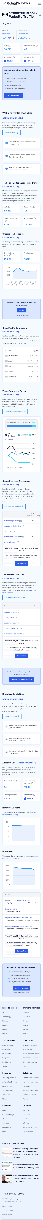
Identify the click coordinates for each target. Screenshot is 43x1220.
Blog (4, 1131)
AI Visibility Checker (30, 1045)
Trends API (6, 1095)
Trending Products (9, 1078)
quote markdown (10, 623)
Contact (5, 1123)
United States (23, 34)
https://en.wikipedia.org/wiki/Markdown (18, 918)
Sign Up (21, 310)
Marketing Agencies (30, 1082)
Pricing (5, 1110)
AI (3, 1012)
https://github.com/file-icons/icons (17, 900)
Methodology (7, 1127)
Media (4, 1029)
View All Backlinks (11, 716)
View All (5, 1034)
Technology (6, 1017)
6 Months (9, 440)
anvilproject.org (10, 542)
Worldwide (6, 34)
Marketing (6, 1025)
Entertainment (7, 1045)
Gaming (25, 1029)
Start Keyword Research (13, 598)
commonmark (9, 617)
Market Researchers (30, 1090)
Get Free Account (21, 988)
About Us (5, 1119)
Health (25, 1025)
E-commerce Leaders (31, 1078)
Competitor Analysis (30, 1058)
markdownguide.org (12, 521)
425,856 (7, 37)
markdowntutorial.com (13, 536)
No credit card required (21, 315)
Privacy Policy (7, 1206)
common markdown (11, 628)
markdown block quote (13, 634)
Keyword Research (30, 1062)
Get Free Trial (21, 563)
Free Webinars (28, 1131)
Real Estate (6, 1062)
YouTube (26, 1110)
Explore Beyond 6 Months (14, 411)
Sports (25, 1021)
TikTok (25, 1119)
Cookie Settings (7, 1214)
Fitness (5, 1021)
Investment (6, 1053)
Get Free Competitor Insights (21, 679)
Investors (26, 1086)
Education (26, 1017)
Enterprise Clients (29, 1095)
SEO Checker (27, 1049)
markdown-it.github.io (12, 526)
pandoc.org (8, 531)
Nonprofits (6, 1058)
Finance (26, 1012)
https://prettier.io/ (11, 909)
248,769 (22, 37)
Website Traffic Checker (31, 1053)
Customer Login (8, 1114)
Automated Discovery (10, 1082)
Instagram (26, 1114)
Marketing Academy (30, 1127)
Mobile (35, 435)
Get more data (13, 95)
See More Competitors (13, 506)
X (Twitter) (26, 1123)
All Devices (11, 435)
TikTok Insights (7, 1090)
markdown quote (10, 612)
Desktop (24, 435)
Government (7, 1049)
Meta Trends (7, 1086)
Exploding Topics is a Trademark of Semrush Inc (12, 1200)
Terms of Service (8, 1210)
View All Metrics (10, 133)
